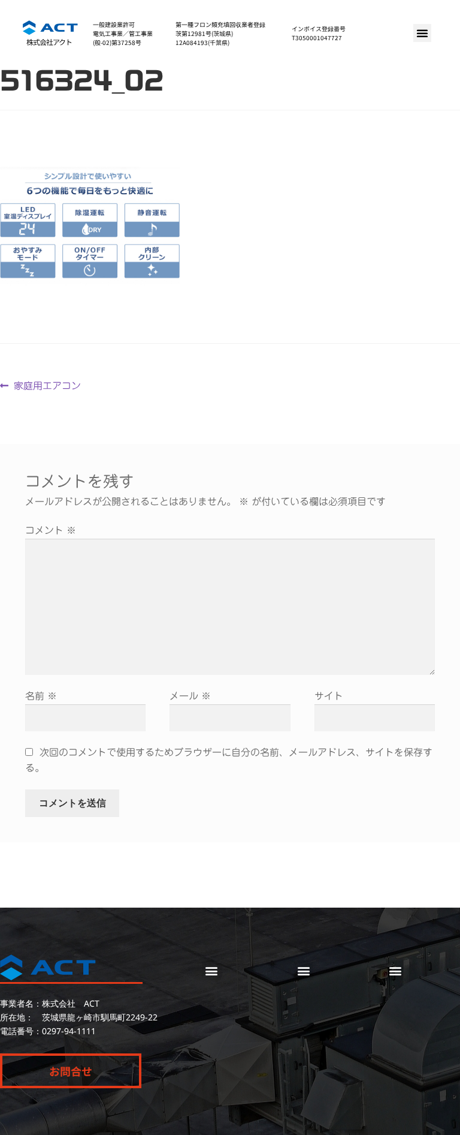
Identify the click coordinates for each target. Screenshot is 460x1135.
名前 (41, 696)
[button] (422, 33)
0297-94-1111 (69, 1031)
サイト (328, 696)
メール (190, 696)
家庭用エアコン (47, 385)
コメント (50, 530)
